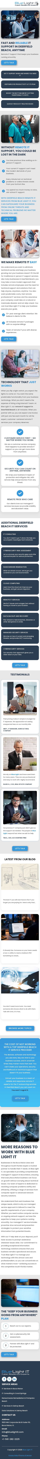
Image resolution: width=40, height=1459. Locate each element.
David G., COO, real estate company (17, 784)
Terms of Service (26, 1455)
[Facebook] (4, 1379)
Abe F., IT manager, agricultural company (16, 730)
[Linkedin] (14, 1379)
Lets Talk (9, 219)
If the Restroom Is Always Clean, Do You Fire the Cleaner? (20, 894)
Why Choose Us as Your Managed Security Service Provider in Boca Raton (17, 999)
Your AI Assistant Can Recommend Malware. (15, 945)
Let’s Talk (20, 1098)
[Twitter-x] (9, 1379)
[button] (37, 3)
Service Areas (9, 1384)
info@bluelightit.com (13, 1432)
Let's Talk (9, 62)
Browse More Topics (20, 1028)
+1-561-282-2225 (11, 1439)
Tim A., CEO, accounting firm (14, 838)
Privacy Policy (13, 1455)
